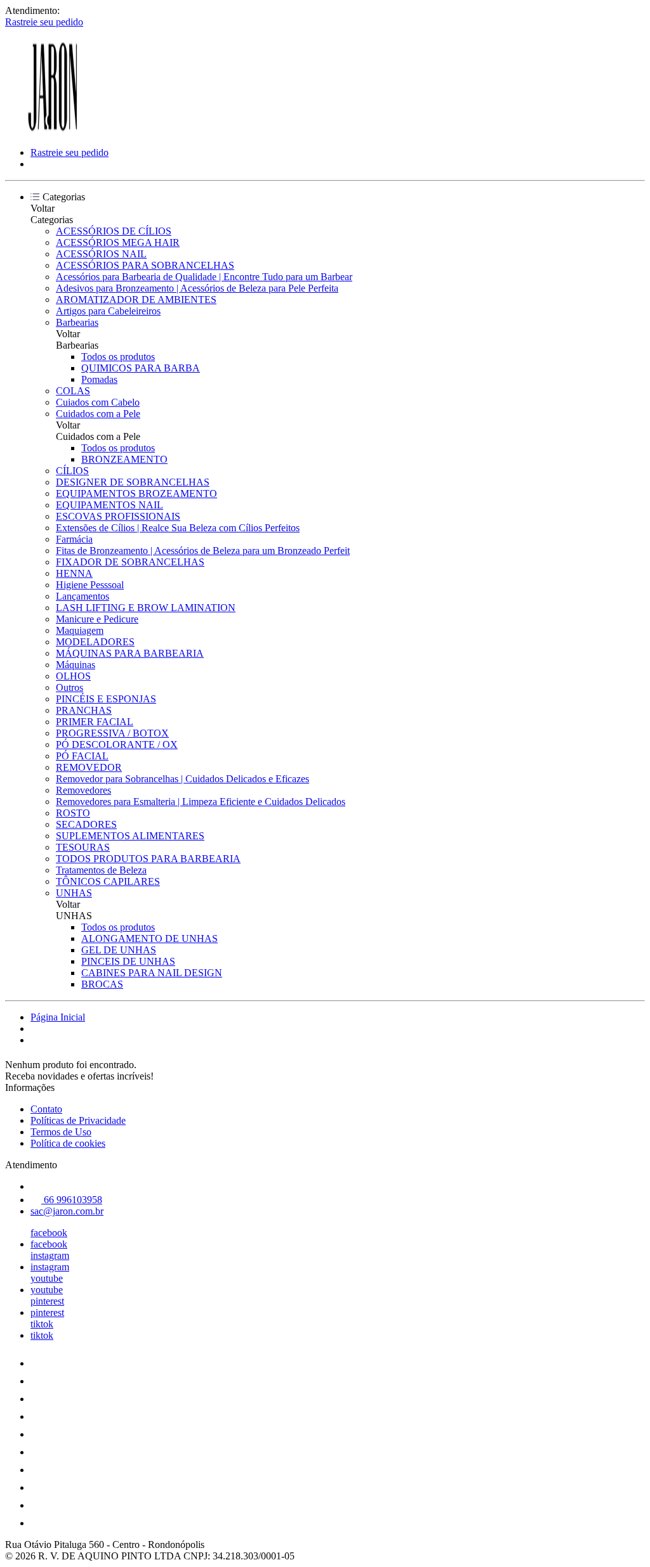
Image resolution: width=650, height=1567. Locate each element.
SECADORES (86, 824)
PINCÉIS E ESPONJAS (106, 698)
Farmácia (74, 539)
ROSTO (73, 813)
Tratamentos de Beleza (101, 870)
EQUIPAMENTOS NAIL (109, 505)
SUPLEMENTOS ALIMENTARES (130, 835)
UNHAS (74, 892)
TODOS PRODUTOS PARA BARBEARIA (148, 858)
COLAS (73, 390)
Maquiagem (79, 630)
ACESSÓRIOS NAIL (101, 253)
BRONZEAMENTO (124, 459)
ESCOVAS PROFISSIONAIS (118, 516)
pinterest (47, 1301)
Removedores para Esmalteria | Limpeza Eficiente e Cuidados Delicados (200, 801)
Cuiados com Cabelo (98, 402)
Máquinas (75, 664)
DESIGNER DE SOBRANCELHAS (132, 482)
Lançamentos (82, 596)
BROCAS (102, 984)
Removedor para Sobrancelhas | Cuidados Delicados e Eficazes (182, 778)
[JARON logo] (52, 131)
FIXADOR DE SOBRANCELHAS (130, 562)
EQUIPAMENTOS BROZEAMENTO (136, 493)
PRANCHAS (84, 710)
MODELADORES (95, 641)
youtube (46, 1278)
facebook (48, 1232)
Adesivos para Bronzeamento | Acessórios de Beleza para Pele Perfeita (197, 288)
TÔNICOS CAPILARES (108, 881)
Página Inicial (57, 1017)
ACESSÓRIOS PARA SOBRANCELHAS (145, 265)
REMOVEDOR (89, 767)
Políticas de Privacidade (78, 1120)
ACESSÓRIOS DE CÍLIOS (113, 231)
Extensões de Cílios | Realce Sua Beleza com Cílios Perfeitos (178, 527)
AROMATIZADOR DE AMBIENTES (136, 299)
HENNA (74, 573)
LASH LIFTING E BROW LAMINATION (145, 607)
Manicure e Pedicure (97, 619)
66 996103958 (71, 1199)
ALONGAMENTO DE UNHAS (149, 938)
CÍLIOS (72, 470)
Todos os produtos (118, 356)
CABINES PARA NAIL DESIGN (151, 972)
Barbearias (77, 322)
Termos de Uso (60, 1131)
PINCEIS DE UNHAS (128, 961)
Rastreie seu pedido (44, 21)
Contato (46, 1109)
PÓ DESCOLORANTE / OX (117, 744)
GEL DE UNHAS (118, 950)
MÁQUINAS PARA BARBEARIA (130, 653)
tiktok (41, 1324)
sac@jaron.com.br (66, 1211)
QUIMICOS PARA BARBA (140, 368)
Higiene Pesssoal (90, 584)
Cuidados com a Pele (98, 413)
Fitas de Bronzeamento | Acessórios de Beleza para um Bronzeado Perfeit (203, 550)
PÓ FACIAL (82, 756)
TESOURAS (83, 847)
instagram (49, 1255)
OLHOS (73, 676)
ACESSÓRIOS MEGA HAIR (118, 242)
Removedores (83, 790)
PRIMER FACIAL (94, 721)
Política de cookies (67, 1143)
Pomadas (99, 379)
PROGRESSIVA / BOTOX (112, 733)
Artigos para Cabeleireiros (108, 311)
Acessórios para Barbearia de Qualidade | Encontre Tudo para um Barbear (204, 276)
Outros (69, 687)
